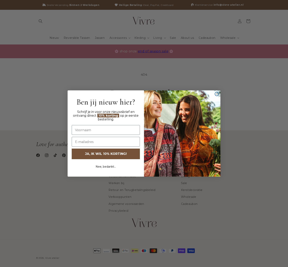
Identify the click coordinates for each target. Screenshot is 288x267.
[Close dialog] (217, 94)
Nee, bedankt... (106, 166)
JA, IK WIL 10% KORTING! (106, 154)
